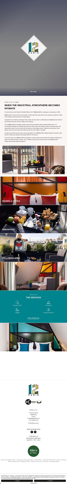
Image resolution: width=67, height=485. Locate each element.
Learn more (33, 483)
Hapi (27, 438)
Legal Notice (30, 440)
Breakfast (8, 229)
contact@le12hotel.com (33, 418)
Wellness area (11, 258)
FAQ (35, 440)
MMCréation (38, 438)
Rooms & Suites (11, 201)
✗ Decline (50, 480)
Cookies (38, 440)
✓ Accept (17, 480)
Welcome (33, 91)
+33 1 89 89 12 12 (33, 420)
